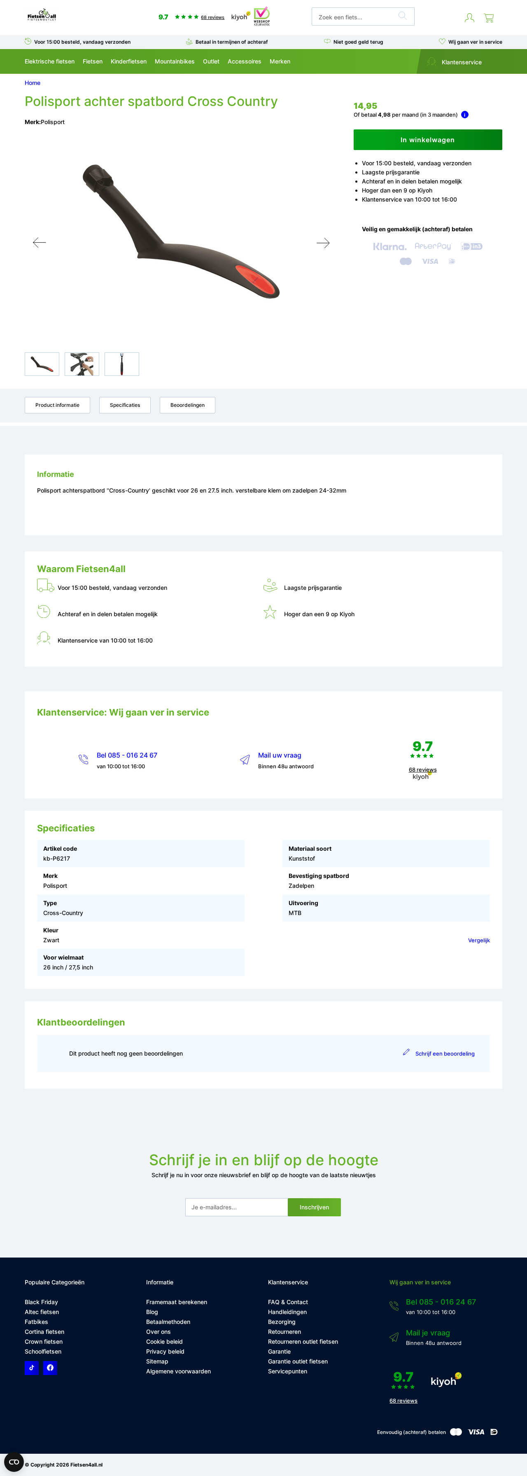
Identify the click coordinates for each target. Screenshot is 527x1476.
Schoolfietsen (43, 1351)
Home (32, 82)
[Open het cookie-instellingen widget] (14, 1462)
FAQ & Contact (288, 1301)
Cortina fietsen (44, 1331)
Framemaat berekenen (176, 1301)
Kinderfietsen (129, 61)
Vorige (39, 243)
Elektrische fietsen (50, 61)
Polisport (53, 121)
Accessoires (244, 61)
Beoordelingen (187, 405)
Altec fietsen (42, 1311)
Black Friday (41, 1301)
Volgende (323, 243)
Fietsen (93, 61)
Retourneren (284, 1331)
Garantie (279, 1351)
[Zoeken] (403, 16)
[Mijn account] (469, 18)
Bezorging (282, 1321)
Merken (280, 61)
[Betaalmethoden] (456, 1434)
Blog (152, 1311)
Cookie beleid (164, 1341)
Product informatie (57, 405)
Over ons (158, 1331)
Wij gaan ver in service (475, 42)
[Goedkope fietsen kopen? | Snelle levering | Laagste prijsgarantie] (42, 19)
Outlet (211, 61)
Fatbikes (36, 1321)
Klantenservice (461, 62)
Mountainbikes (175, 61)
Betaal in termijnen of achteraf (232, 42)
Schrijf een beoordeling (444, 1053)
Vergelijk (479, 940)
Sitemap (157, 1361)
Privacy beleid (165, 1351)
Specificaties (125, 405)
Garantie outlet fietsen (298, 1361)
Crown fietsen (44, 1341)
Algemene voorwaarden (178, 1371)
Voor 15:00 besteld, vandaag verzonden (82, 42)
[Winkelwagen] (489, 18)
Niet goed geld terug (358, 42)
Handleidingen (287, 1311)
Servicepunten (287, 1371)
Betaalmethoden (168, 1321)
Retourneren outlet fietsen (303, 1341)
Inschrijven (314, 1207)
